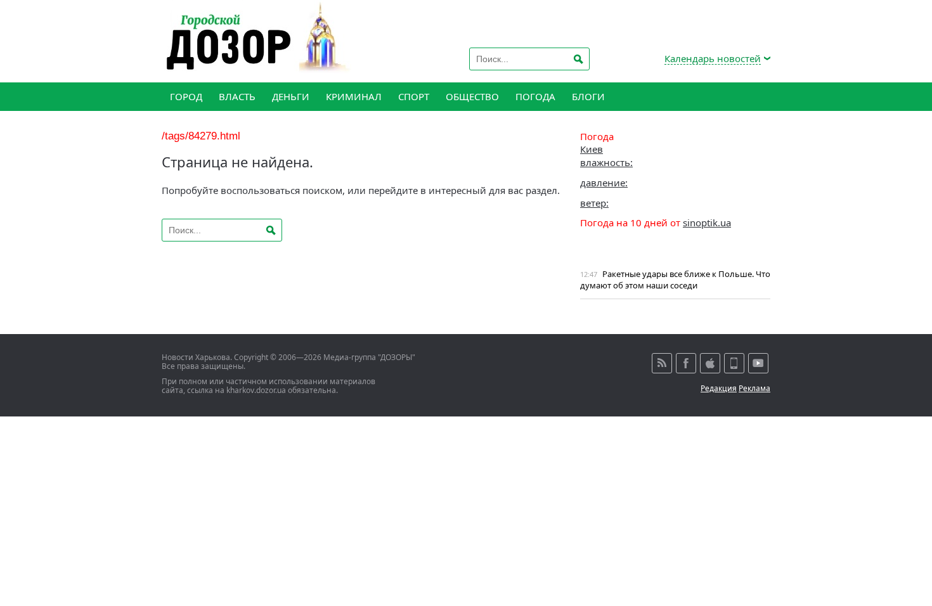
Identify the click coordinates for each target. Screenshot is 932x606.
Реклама (754, 388)
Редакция (719, 388)
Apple (710, 363)
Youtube (758, 363)
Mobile (734, 363)
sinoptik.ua (707, 222)
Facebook (686, 363)
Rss (662, 363)
